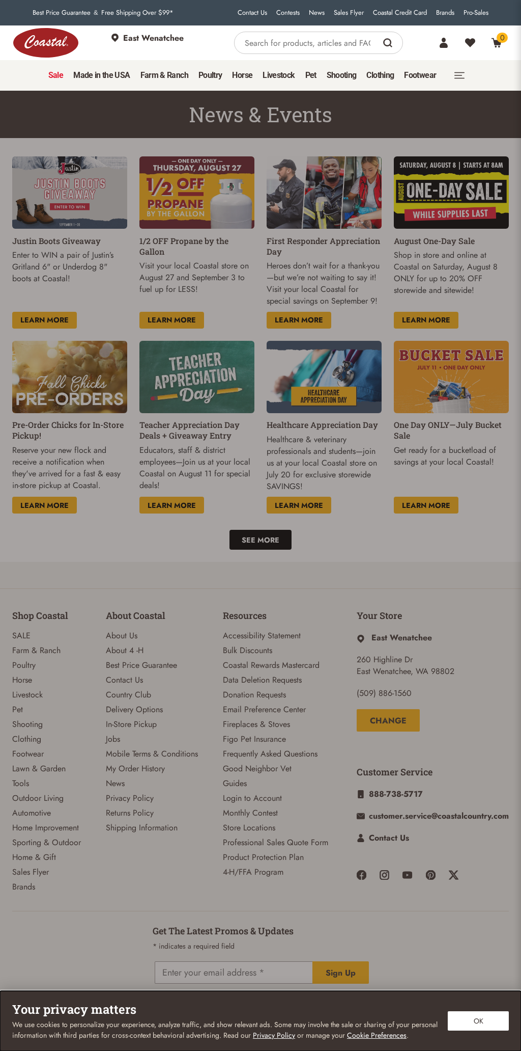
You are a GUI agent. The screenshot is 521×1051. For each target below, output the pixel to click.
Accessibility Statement (262, 635)
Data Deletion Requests (262, 680)
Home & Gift (34, 857)
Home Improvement (45, 827)
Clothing (26, 739)
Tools (20, 783)
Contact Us (252, 12)
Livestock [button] (279, 75)
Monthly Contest (250, 813)
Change (388, 720)
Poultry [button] (210, 75)
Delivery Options (134, 709)
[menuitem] (55, 75)
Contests (288, 12)
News (317, 12)
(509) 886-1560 (384, 693)
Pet (17, 709)
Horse (22, 680)
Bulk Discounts (247, 650)
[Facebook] (361, 875)
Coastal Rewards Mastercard (271, 665)
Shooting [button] (342, 75)
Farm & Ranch (36, 650)
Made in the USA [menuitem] (101, 75)
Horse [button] (242, 75)
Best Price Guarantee (62, 12)
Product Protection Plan (263, 857)
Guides (235, 783)
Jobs (113, 739)
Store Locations (249, 827)
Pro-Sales (476, 12)
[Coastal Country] (45, 43)
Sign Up (341, 973)
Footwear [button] (420, 75)
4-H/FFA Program (253, 872)
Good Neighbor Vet (257, 768)
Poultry (24, 665)
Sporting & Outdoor (46, 842)
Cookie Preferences (377, 1035)
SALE (21, 635)
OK (478, 1021)
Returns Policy (130, 813)
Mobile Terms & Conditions (152, 754)
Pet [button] (310, 75)
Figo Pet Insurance (254, 739)
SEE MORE (260, 540)
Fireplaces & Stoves (256, 724)
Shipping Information (142, 827)
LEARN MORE (44, 320)
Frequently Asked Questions (270, 754)
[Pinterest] (431, 875)
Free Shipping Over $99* (137, 12)
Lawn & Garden (39, 768)
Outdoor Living (38, 798)
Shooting (27, 724)
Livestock (27, 694)
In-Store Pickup (131, 724)
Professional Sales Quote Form (275, 842)
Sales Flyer (349, 12)
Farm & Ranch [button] (164, 75)
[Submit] (389, 43)
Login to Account (252, 798)
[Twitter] (453, 875)
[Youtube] (407, 875)
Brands (445, 12)
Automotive (31, 813)
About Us (121, 635)
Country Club (128, 694)
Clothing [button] (380, 75)
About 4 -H (124, 650)
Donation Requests (254, 694)
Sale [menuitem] (55, 75)
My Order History (135, 768)
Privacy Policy (130, 798)
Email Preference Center (264, 709)
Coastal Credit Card (400, 12)
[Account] (444, 43)
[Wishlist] (470, 43)
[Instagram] (384, 875)
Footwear (28, 754)
